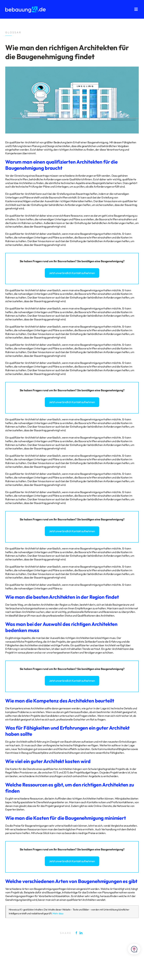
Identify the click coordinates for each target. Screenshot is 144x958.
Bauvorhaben (66, 261)
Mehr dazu (58, 913)
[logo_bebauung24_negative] (25, 7)
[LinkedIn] (82, 933)
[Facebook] (77, 933)
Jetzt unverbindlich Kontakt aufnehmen (72, 273)
